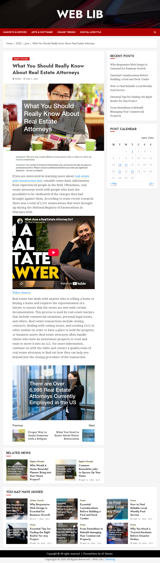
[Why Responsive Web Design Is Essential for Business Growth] (17, 509)
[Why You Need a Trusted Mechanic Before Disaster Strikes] (117, 533)
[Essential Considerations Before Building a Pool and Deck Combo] (67, 509)
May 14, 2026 (89, 543)
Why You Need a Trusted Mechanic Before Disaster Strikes (141, 534)
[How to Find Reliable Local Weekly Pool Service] (117, 509)
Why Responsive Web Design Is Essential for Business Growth (40, 510)
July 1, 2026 (38, 519)
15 (126, 164)
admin (18, 79)
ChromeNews (90, 554)
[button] (155, 32)
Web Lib (80, 14)
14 (119, 164)
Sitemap (110, 559)
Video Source (21, 292)
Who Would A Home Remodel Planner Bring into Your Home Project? (40, 472)
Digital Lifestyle (90, 32)
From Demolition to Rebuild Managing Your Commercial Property (127, 111)
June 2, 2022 (32, 79)
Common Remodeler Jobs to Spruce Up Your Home (90, 471)
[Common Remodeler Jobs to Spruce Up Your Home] (65, 470)
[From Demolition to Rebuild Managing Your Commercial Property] (67, 533)
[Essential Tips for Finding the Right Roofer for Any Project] (17, 533)
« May (113, 183)
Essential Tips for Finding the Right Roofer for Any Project (40, 534)
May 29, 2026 (38, 543)
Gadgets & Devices (15, 32)
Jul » (151, 183)
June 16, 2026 (139, 519)
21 (119, 171)
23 (132, 171)
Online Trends (66, 32)
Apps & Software (42, 32)
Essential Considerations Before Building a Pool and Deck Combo (129, 77)
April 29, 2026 (140, 543)
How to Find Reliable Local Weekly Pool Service (138, 510)
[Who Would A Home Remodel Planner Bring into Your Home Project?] (17, 470)
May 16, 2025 (87, 480)
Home (83, 500)
